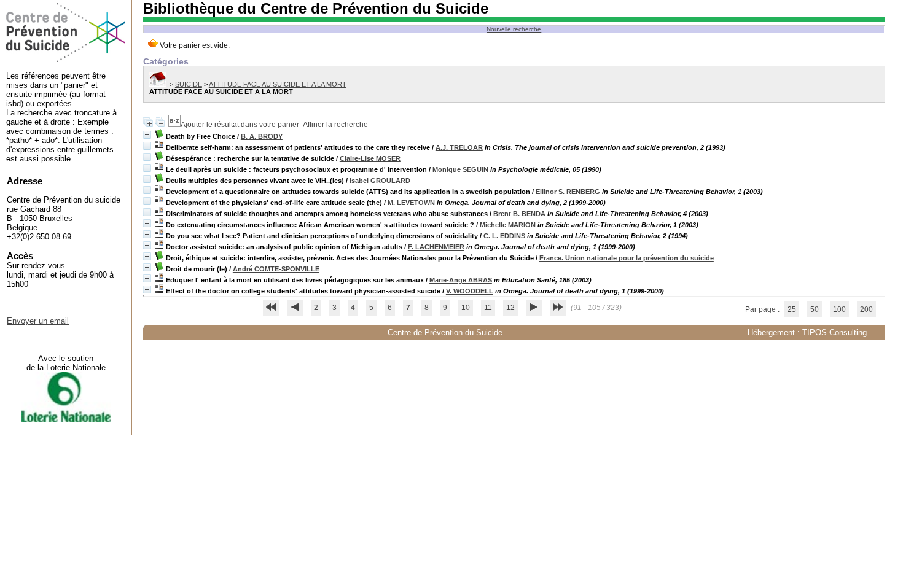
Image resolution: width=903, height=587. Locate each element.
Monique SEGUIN (460, 169)
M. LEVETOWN (411, 202)
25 (792, 309)
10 (465, 307)
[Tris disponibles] (174, 124)
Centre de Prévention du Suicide (445, 332)
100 (839, 309)
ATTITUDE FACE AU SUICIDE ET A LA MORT (277, 84)
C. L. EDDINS (504, 235)
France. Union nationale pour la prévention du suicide (626, 258)
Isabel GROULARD (380, 180)
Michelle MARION (508, 224)
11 (488, 307)
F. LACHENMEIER (436, 247)
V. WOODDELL (469, 291)
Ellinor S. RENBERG (568, 191)
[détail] (147, 135)
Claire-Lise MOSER (370, 158)
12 (510, 307)
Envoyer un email (38, 320)
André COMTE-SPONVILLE (276, 269)
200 (866, 309)
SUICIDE (188, 84)
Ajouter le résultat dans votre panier (240, 124)
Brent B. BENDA (519, 213)
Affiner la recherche (335, 124)
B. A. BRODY (262, 136)
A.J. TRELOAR (459, 147)
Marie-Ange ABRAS (460, 280)
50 (814, 309)
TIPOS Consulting (834, 332)
